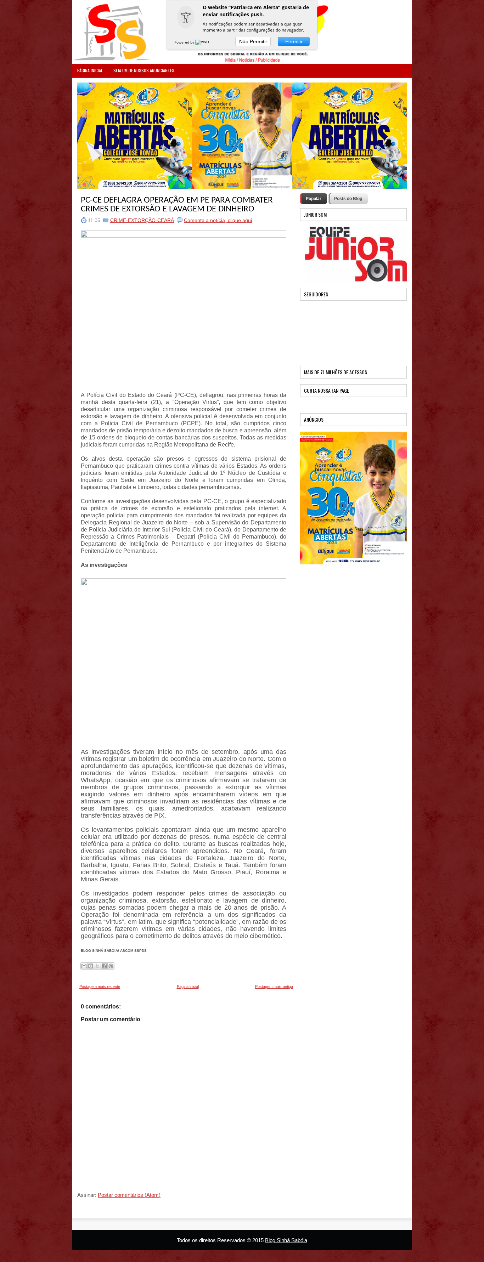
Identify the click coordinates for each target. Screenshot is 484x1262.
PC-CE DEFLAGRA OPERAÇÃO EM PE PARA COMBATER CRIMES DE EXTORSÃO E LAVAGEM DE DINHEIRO (177, 205)
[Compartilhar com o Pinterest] (110, 966)
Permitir (294, 41)
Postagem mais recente (99, 986)
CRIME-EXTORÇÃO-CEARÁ (142, 220)
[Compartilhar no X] (97, 966)
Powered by (184, 42)
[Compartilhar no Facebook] (104, 966)
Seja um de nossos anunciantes (143, 70)
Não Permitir (253, 41)
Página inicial (188, 986)
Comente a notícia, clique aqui (218, 220)
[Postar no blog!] (90, 966)
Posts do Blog (348, 198)
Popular (313, 198)
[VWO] (202, 42)
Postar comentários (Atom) (129, 1195)
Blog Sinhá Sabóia (286, 1240)
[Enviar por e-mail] (84, 966)
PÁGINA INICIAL (90, 70)
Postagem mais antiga (274, 986)
